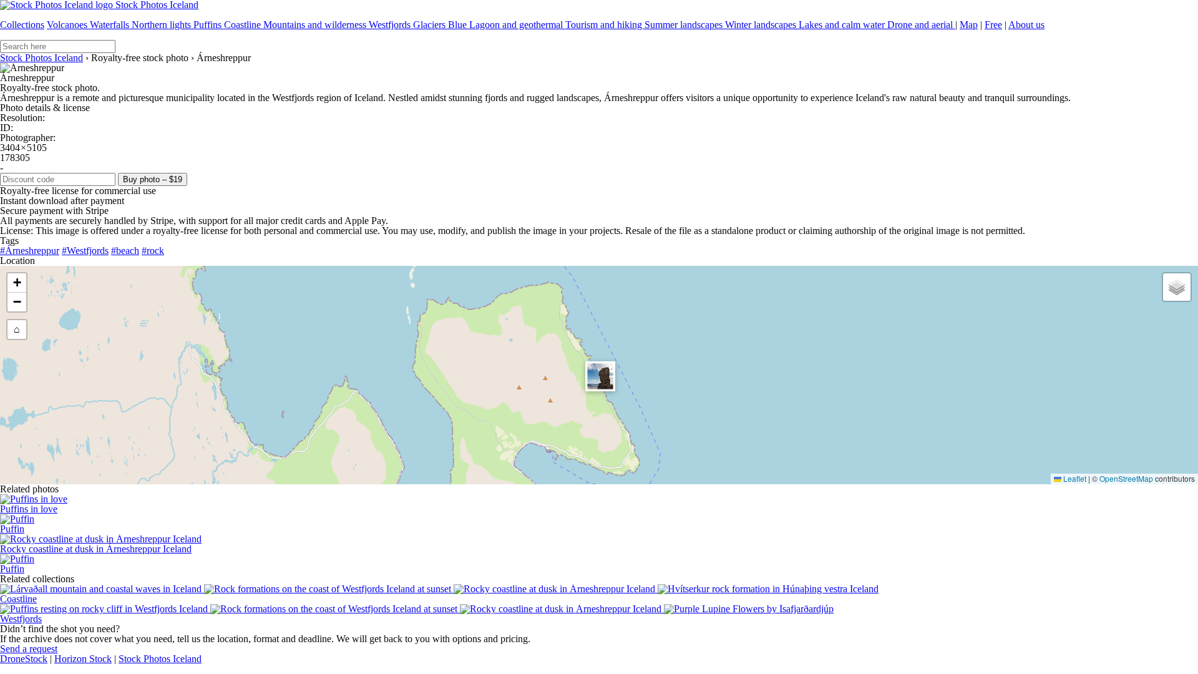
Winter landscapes (762, 24)
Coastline (243, 24)
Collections (22, 24)
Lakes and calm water (843, 24)
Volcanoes (68, 24)
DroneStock (23, 658)
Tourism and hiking (605, 24)
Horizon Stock (83, 658)
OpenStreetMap (1126, 478)
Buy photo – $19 (152, 179)
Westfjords (391, 24)
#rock (153, 250)
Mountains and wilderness (316, 24)
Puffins (208, 24)
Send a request (28, 648)
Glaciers (430, 24)
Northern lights (162, 24)
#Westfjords (85, 250)
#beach (125, 250)
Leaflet (1073, 478)
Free (993, 24)
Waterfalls (111, 24)
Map (969, 24)
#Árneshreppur (29, 250)
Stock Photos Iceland (41, 57)
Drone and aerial (921, 24)
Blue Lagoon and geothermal (506, 24)
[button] (600, 376)
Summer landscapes (685, 24)
